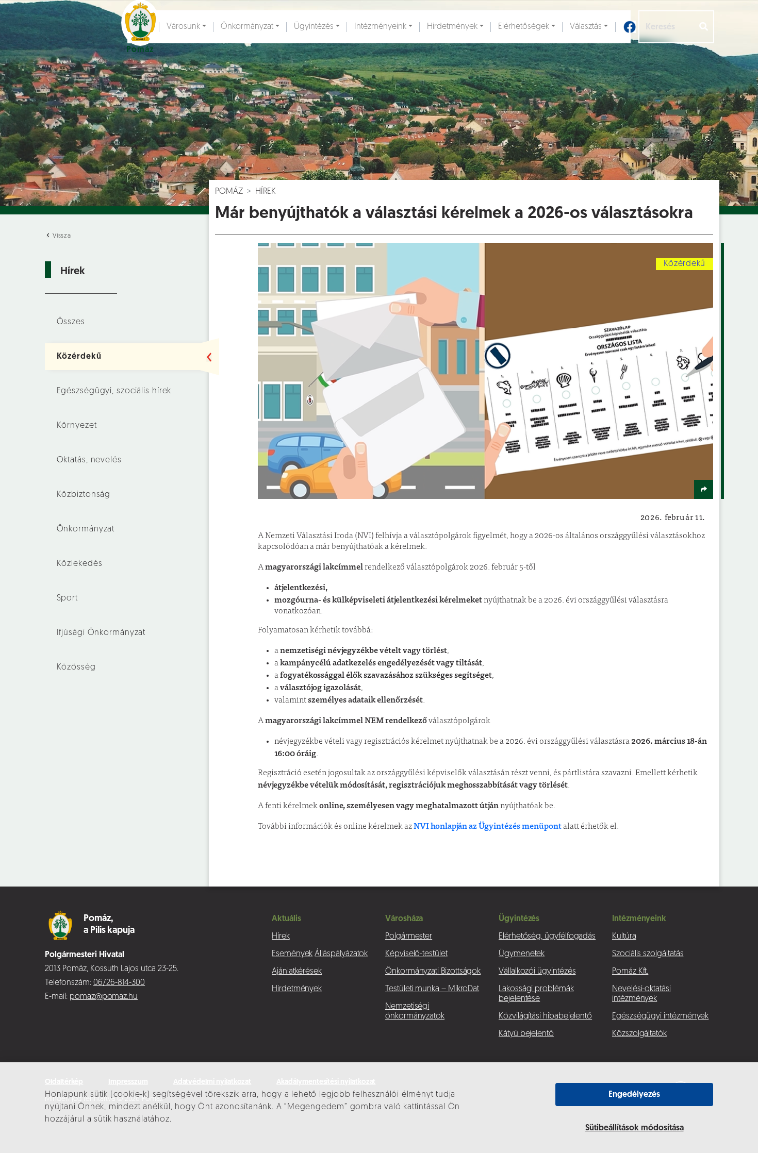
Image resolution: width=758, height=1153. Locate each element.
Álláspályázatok (341, 954)
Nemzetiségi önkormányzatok (414, 1011)
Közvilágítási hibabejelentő (545, 1016)
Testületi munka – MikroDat (432, 989)
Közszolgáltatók (639, 1034)
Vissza (61, 236)
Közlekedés (80, 564)
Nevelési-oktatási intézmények (641, 994)
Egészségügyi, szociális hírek (114, 391)
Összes (71, 322)
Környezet (77, 426)
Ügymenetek (522, 954)
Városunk (183, 27)
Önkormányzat (247, 27)
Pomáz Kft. (630, 971)
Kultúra (624, 936)
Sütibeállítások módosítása (634, 1128)
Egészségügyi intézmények (660, 1016)
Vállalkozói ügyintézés (537, 971)
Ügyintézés (314, 27)
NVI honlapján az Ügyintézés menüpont (487, 825)
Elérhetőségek (523, 27)
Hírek (265, 192)
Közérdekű (79, 357)
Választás (586, 27)
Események (292, 954)
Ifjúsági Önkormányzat (101, 633)
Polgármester (408, 936)
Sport (67, 598)
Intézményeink (380, 27)
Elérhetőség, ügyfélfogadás (547, 936)
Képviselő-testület (416, 954)
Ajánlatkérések (297, 971)
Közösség (76, 667)
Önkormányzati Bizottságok (433, 971)
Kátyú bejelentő (526, 1034)
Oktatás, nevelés (89, 460)
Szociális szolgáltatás (647, 954)
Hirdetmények (452, 27)
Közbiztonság (84, 495)
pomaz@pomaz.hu (104, 997)
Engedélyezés (634, 1095)
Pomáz (229, 192)
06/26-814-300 (119, 983)
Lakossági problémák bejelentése (536, 994)
